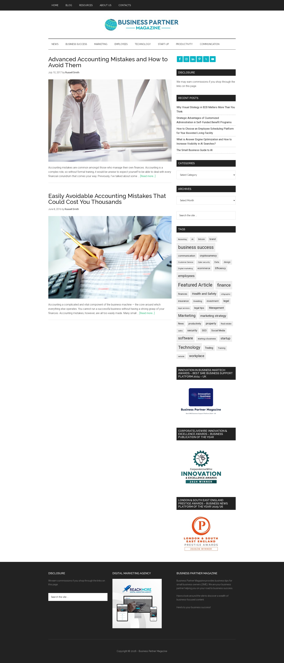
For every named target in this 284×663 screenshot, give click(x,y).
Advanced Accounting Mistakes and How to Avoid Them (108, 62)
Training (221, 348)
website (181, 356)
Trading (209, 347)
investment (213, 301)
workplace (196, 356)
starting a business (207, 338)
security (192, 330)
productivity (195, 323)
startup (225, 338)
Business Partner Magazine (142, 24)
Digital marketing (185, 268)
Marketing (187, 315)
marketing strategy (213, 316)
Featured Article (195, 285)
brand (213, 239)
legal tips (199, 307)
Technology (189, 347)
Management (216, 307)
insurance (183, 301)
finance (224, 285)
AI (192, 239)
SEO (204, 330)
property (211, 323)
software (185, 338)
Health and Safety (204, 294)
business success (196, 247)
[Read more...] (147, 176)
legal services (183, 308)
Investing (197, 301)
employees (186, 276)
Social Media (218, 330)
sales (180, 331)
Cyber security (204, 262)
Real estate (226, 323)
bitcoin (201, 239)
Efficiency (220, 268)
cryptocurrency (208, 255)
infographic (225, 294)
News (181, 323)
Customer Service (185, 262)
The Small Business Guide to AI (195, 150)
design (227, 262)
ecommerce (204, 268)
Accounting (182, 239)
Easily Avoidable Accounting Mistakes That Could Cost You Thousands (107, 198)
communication (186, 255)
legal (226, 301)
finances (182, 294)
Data (216, 262)
